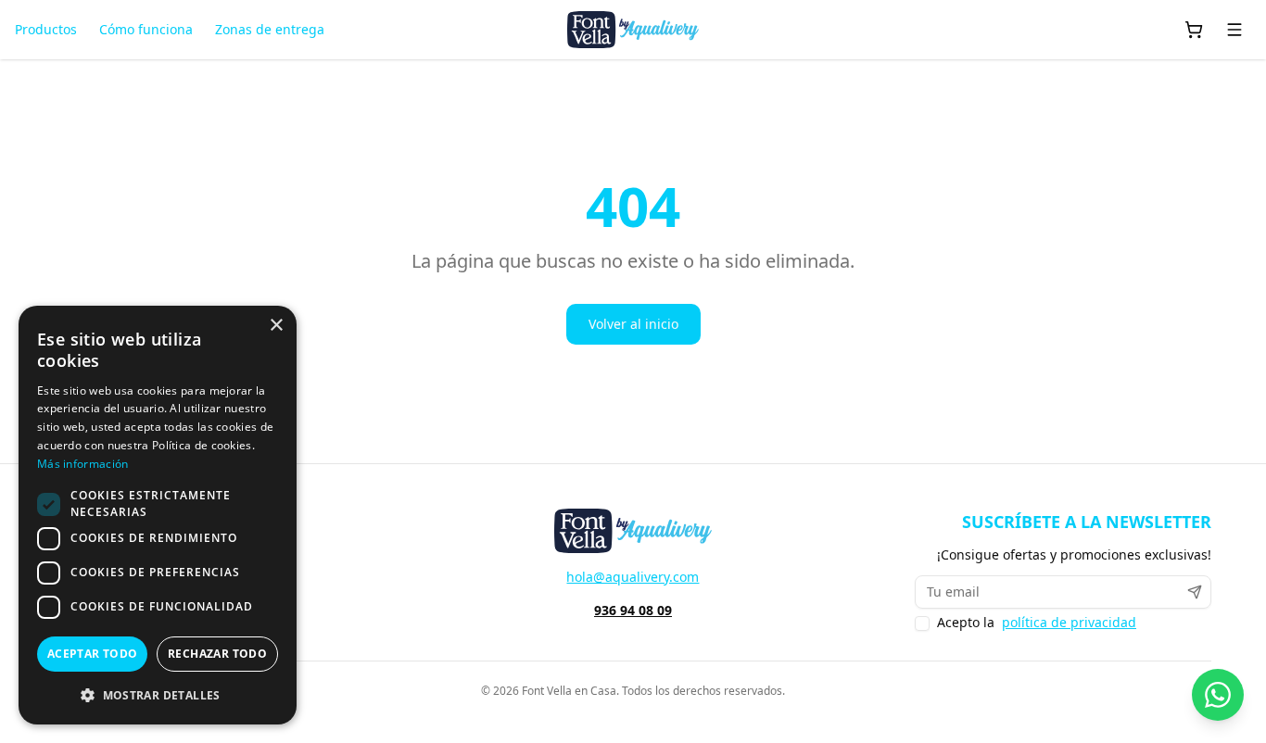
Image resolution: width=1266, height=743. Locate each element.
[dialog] (158, 515)
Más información (83, 464)
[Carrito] (1193, 29)
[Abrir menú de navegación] (1234, 29)
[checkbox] (922, 623)
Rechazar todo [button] (217, 653)
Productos (46, 29)
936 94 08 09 (633, 610)
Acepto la (1036, 622)
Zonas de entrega (269, 29)
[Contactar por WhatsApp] (1218, 695)
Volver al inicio (633, 324)
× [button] (276, 326)
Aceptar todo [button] (92, 653)
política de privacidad (1069, 622)
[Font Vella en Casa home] (632, 29)
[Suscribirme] (1195, 592)
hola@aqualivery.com (632, 577)
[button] (157, 695)
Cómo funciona (146, 29)
